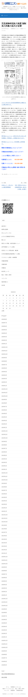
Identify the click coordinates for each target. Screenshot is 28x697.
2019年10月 (4, 605)
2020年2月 (4, 591)
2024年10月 (4, 396)
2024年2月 (4, 424)
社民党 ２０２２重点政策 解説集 (10, 250)
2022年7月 (4, 490)
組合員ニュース (7, 174)
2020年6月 (4, 577)
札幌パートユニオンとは (8, 688)
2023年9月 (4, 441)
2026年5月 (4, 329)
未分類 (3, 285)
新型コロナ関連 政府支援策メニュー (11, 243)
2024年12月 (4, 389)
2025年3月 (4, 378)
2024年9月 (4, 399)
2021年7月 (4, 532)
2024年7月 (4, 406)
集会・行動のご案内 (6, 274)
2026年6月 (4, 326)
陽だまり (4, 240)
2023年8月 (4, 445)
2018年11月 (4, 644)
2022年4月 (4, 500)
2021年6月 (4, 535)
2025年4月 (4, 375)
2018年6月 (4, 661)
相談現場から (5, 281)
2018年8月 (4, 654)
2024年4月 (4, 417)
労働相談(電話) (19, 690)
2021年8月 (4, 528)
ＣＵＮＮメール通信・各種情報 (9, 257)
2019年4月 (4, 626)
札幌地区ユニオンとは (16, 687)
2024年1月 (4, 427)
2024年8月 (4, 403)
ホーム (7, 687)
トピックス (14, 174)
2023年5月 (4, 455)
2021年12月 (4, 514)
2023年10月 (4, 438)
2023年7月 (4, 448)
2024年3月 (4, 420)
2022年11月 (4, 476)
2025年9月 (4, 357)
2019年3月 (4, 630)
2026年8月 (4, 319)
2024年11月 (4, 392)
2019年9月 (4, 609)
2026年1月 (4, 343)
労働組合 (4, 267)
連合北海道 (4, 677)
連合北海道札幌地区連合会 (8, 673)
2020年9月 (4, 567)
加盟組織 (13, 690)
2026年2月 (4, 340)
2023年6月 (4, 452)
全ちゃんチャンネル (6, 233)
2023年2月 (4, 465)
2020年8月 (4, 570)
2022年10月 (4, 479)
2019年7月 (4, 616)
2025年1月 (4, 385)
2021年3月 (4, 546)
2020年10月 (4, 563)
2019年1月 (4, 637)
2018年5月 (4, 665)
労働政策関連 (5, 261)
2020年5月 (4, 581)
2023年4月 (4, 459)
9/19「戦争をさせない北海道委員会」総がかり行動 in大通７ (20, 187)
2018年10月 (4, 647)
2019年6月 (4, 619)
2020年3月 (4, 588)
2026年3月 (4, 336)
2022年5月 (4, 497)
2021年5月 (4, 539)
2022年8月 (4, 487)
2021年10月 (4, 521)
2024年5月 (4, 413)
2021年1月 (4, 553)
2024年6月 (4, 410)
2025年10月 (4, 354)
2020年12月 (4, 556)
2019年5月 (4, 623)
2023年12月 (4, 431)
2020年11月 (4, 560)
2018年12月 (4, 640)
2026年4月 (4, 333)
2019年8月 (4, 612)
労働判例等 (4, 264)
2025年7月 (4, 364)
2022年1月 (4, 511)
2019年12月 (4, 598)
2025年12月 (4, 347)
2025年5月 (4, 371)
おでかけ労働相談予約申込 (8, 236)
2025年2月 (4, 382)
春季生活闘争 (5, 229)
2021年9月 (4, 525)
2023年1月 (4, 469)
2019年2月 (4, 633)
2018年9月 (4, 651)
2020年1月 (4, 595)
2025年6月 (4, 368)
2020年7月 (4, 574)
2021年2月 (4, 549)
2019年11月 (4, 602)
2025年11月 (4, 350)
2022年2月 (4, 507)
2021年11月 (4, 518)
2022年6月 (4, 493)
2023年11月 (4, 434)
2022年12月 (4, 473)
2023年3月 (4, 462)
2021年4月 (4, 542)
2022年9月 (4, 483)
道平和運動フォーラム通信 (8, 247)
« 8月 (3, 310)
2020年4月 (4, 584)
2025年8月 (4, 361)
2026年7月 (4, 322)
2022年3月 (4, 504)
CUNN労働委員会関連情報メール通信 (11, 253)
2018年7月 (4, 658)
